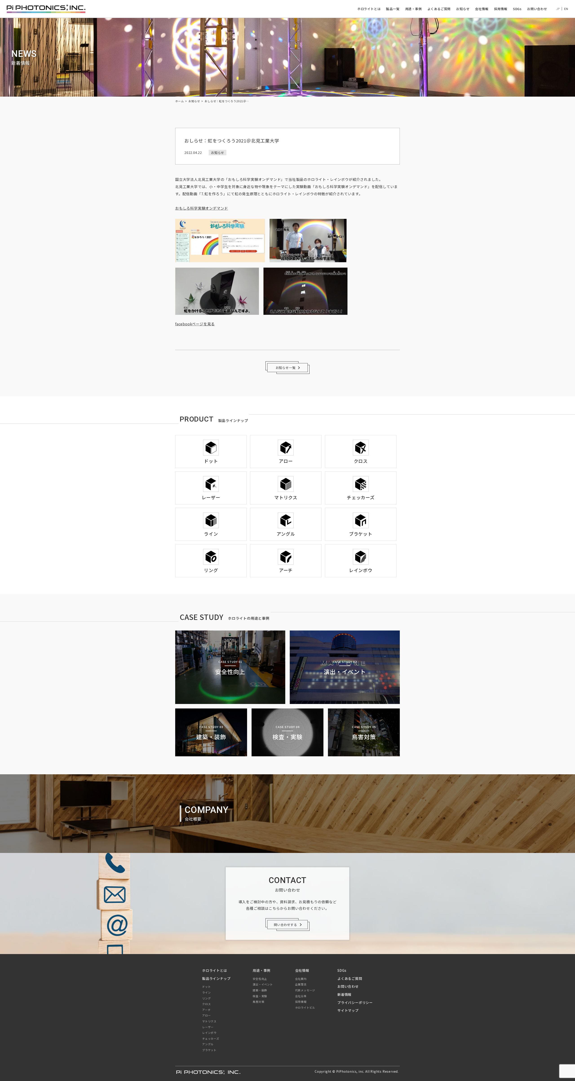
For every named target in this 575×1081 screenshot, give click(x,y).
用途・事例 (413, 9)
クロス (206, 1004)
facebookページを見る (195, 323)
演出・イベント (263, 984)
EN (566, 9)
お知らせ (462, 9)
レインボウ (209, 1032)
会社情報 (481, 9)
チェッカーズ (210, 1038)
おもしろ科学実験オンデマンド (201, 208)
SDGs (517, 9)
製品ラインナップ (216, 978)
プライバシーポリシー (355, 1002)
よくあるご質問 (439, 9)
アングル (208, 1044)
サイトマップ (348, 1010)
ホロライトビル (305, 1007)
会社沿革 (301, 996)
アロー (206, 1015)
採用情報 (500, 9)
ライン (206, 992)
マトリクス (209, 1021)
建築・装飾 (260, 990)
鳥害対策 (258, 1001)
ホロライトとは (369, 9)
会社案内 (301, 979)
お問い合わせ (537, 9)
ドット (206, 986)
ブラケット (209, 1050)
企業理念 (301, 984)
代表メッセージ (305, 990)
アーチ (206, 1010)
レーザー (208, 1027)
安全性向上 (260, 979)
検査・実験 (260, 996)
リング (206, 998)
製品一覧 (392, 9)
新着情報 (344, 994)
